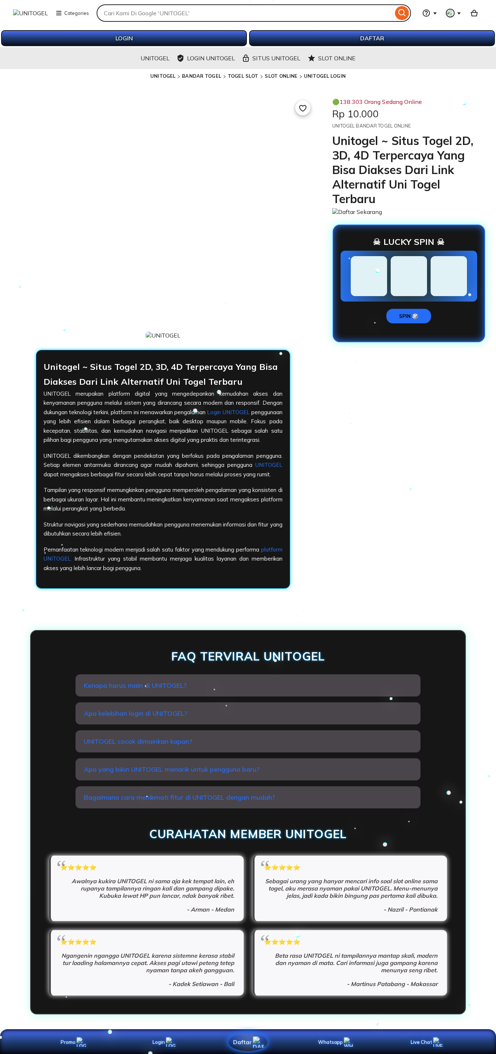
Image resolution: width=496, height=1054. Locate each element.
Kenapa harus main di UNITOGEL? (135, 685)
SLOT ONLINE (281, 76)
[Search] (402, 13)
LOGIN (124, 38)
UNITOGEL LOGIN (325, 76)
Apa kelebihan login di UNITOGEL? (135, 713)
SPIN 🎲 (408, 316)
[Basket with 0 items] (474, 13)
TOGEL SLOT (243, 76)
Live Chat (421, 1042)
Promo (68, 1042)
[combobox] (245, 13)
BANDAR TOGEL (201, 76)
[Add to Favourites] (302, 108)
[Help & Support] (430, 13)
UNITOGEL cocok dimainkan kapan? (138, 741)
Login (159, 1042)
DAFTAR (372, 38)
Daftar (242, 1041)
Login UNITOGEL (228, 412)
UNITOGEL (162, 76)
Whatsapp (332, 1042)
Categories (76, 13)
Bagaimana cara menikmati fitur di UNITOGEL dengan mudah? (179, 797)
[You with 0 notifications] (453, 13)
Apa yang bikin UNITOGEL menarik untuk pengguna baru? (172, 769)
